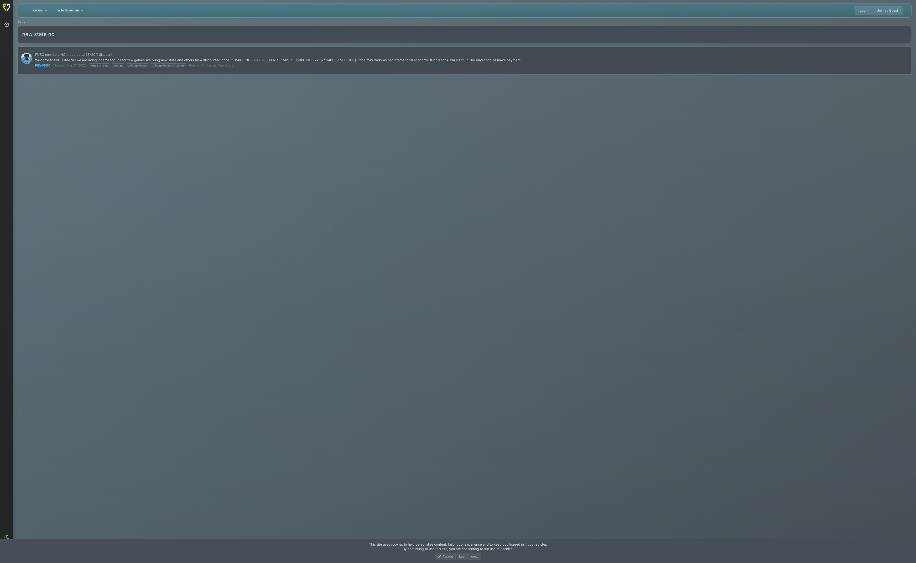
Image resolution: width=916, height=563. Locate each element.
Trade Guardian (67, 10)
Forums (37, 10)
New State (226, 65)
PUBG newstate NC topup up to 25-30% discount (73, 54)
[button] (6, 537)
